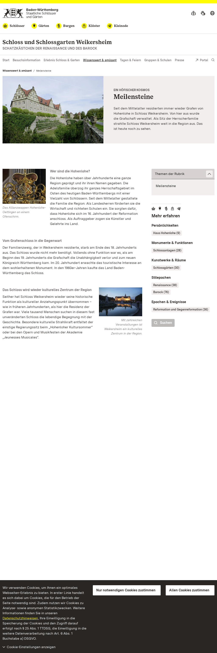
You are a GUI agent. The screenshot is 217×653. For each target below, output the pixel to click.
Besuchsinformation (26, 60)
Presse (179, 60)
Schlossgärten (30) (166, 267)
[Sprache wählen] (212, 13)
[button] (183, 174)
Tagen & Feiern (130, 60)
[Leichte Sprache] (193, 13)
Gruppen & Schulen (157, 60)
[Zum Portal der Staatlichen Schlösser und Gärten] (30, 13)
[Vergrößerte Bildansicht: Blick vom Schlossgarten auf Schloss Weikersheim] (53, 109)
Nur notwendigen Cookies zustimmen (126, 590)
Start (6, 60)
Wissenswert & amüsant (100, 60)
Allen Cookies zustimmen (189, 590)
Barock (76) (161, 292)
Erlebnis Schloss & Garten (62, 60)
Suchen (166, 323)
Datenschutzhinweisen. (21, 618)
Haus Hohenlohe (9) (166, 233)
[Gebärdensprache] (203, 13)
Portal (204, 60)
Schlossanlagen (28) (167, 250)
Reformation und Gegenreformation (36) (180, 309)
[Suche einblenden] (212, 60)
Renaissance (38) (165, 285)
